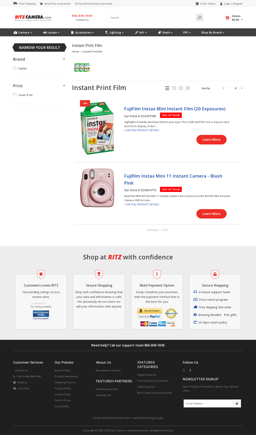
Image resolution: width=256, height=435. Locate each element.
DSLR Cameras (146, 387)
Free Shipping (27, 3)
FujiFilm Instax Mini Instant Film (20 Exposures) (174, 109)
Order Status (208, 3)
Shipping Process (65, 382)
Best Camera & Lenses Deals (154, 392)
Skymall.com (103, 395)
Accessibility (62, 406)
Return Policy (62, 370)
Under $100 (25, 95)
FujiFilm (22, 68)
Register (238, 3)
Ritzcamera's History (108, 370)
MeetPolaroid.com (107, 389)
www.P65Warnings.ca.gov (148, 418)
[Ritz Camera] (33, 22)
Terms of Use (63, 400)
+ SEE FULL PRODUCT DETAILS (141, 130)
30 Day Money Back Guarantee (93, 3)
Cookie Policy (63, 394)
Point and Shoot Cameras (152, 381)
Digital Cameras (146, 375)
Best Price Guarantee (58, 3)
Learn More (211, 139)
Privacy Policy (63, 388)
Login (227, 3)
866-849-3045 (154, 345)
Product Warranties (66, 376)
